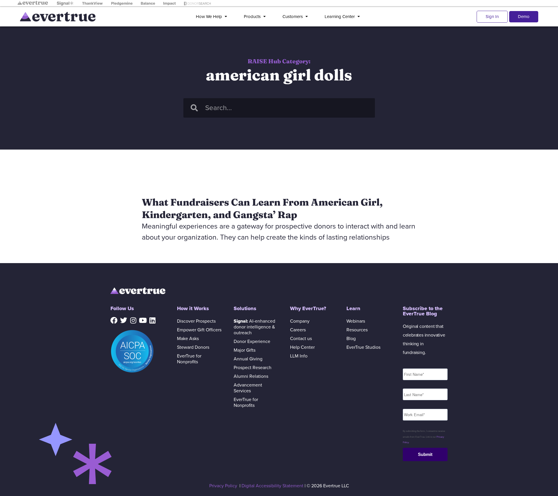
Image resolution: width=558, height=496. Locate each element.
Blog (351, 339)
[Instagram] (133, 320)
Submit (425, 454)
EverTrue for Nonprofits (189, 359)
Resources (357, 330)
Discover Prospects (196, 321)
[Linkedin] (152, 320)
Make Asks (188, 339)
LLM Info (298, 356)
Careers (298, 330)
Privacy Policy (223, 486)
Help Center (302, 347)
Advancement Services (248, 388)
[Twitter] (123, 320)
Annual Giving (248, 359)
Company (300, 321)
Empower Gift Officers (199, 330)
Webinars (355, 321)
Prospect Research (252, 368)
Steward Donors (193, 347)
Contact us (301, 339)
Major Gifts (244, 350)
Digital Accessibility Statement (272, 486)
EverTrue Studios (363, 347)
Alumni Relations (251, 376)
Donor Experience (252, 341)
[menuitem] (212, 17)
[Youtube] (142, 320)
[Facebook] (113, 320)
